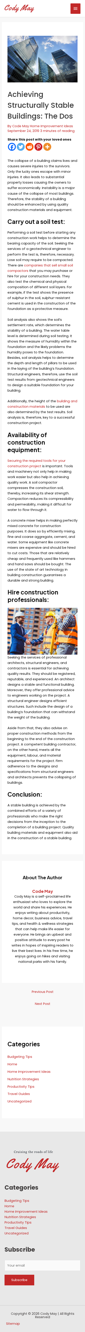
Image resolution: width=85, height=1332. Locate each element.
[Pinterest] (38, 147)
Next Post (42, 1003)
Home (12, 1064)
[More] (47, 147)
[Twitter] (21, 147)
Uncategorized (19, 1101)
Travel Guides (18, 1094)
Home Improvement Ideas (51, 126)
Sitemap (13, 1323)
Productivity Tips (20, 1086)
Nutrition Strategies (23, 1079)
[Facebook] (12, 147)
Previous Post (42, 991)
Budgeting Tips (19, 1056)
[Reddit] (30, 147)
